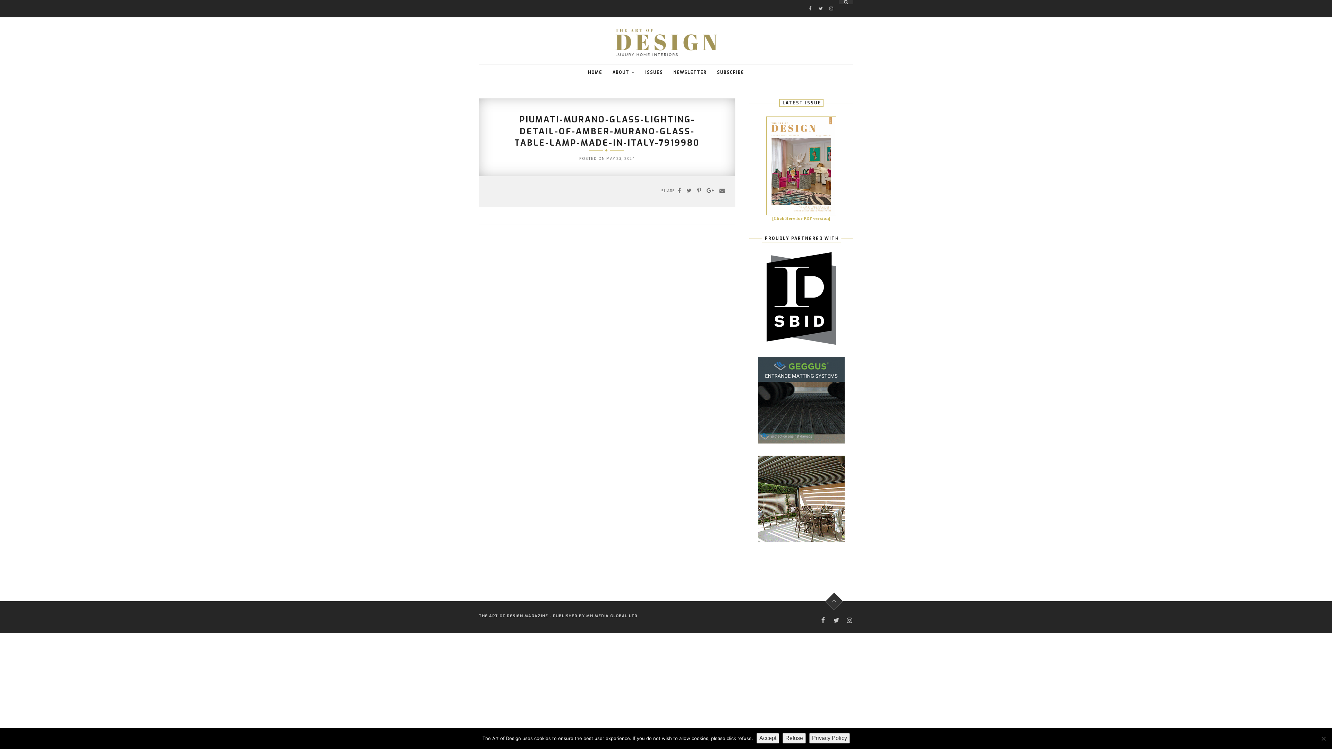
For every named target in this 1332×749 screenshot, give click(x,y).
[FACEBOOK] (810, 2)
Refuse (794, 738)
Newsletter (690, 72)
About (621, 72)
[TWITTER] (820, 2)
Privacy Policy (829, 738)
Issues (654, 72)
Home (595, 72)
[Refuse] (1323, 738)
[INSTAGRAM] (831, 2)
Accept (767, 738)
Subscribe (730, 72)
